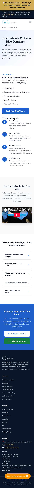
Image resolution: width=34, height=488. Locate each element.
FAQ (3, 425)
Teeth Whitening (7, 389)
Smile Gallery (6, 429)
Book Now (21, 8)
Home (4, 27)
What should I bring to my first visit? (15, 274)
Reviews (4, 422)
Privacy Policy (6, 432)
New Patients (6, 416)
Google (15, 480)
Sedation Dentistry (8, 396)
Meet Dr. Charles (7, 409)
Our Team (5, 413)
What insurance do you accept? (14, 255)
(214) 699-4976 (9, 15)
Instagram (25, 480)
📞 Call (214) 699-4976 (17, 341)
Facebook (8, 480)
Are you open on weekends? (16, 283)
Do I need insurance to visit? (13, 265)
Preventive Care (7, 399)
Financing (5, 419)
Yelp (20, 480)
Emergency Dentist (8, 380)
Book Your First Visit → (15, 111)
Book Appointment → (17, 334)
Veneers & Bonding (8, 393)
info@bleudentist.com (11, 448)
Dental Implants (7, 386)
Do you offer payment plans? (13, 291)
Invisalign (5, 383)
